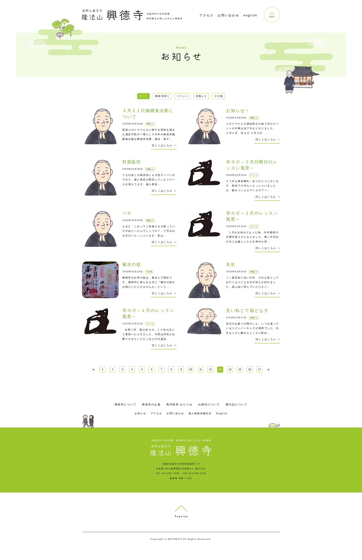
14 (230, 369)
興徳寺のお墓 (151, 404)
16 (249, 369)
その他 (218, 96)
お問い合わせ (228, 15)
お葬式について (209, 404)
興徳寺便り (162, 96)
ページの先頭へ (181, 511)
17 (259, 369)
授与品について (237, 404)
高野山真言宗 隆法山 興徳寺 (112, 14)
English (221, 413)
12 (210, 369)
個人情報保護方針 (200, 413)
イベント (183, 96)
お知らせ (140, 413)
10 (190, 369)
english (250, 15)
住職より (201, 96)
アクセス (206, 15)
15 (240, 369)
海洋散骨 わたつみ (179, 404)
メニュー (272, 15)
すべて (143, 96)
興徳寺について (126, 404)
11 (200, 369)
